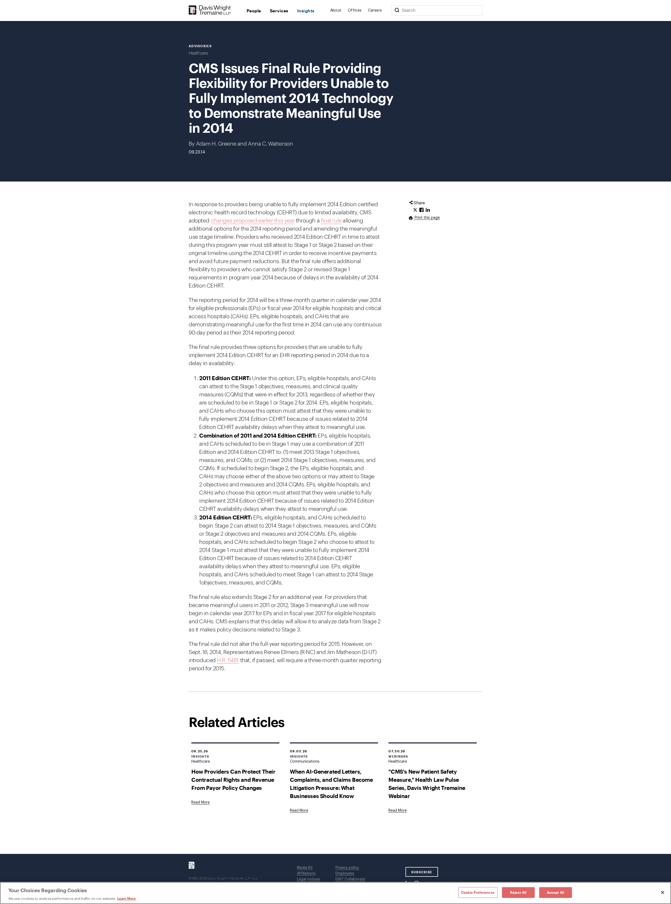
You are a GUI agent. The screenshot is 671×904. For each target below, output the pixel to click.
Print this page (427, 218)
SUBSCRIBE (421, 872)
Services (279, 10)
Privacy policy (347, 868)
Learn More (126, 898)
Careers (375, 10)
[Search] (396, 10)
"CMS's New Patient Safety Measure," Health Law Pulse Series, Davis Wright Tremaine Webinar (426, 783)
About (336, 10)
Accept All (555, 892)
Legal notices (308, 879)
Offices (355, 10)
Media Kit (305, 868)
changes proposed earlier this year (253, 221)
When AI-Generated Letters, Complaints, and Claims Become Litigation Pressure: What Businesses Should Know (331, 783)
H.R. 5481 (228, 660)
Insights (306, 10)
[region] (335, 893)
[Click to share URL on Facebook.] (421, 210)
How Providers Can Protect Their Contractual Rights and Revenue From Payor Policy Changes (233, 779)
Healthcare (198, 53)
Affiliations (306, 873)
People (254, 10)
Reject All (518, 892)
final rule (331, 221)
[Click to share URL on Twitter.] (415, 210)
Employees (345, 873)
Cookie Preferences (478, 892)
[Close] (662, 892)
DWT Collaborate (350, 879)
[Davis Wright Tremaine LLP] (210, 10)
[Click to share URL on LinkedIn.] (428, 210)
